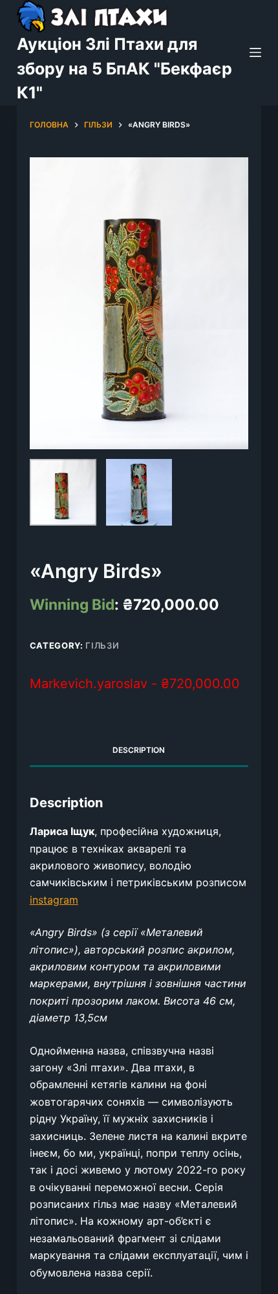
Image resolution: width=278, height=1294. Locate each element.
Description (138, 750)
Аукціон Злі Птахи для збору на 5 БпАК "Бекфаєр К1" (124, 68)
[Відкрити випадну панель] (255, 52)
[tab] (139, 750)
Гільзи (102, 645)
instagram (54, 899)
